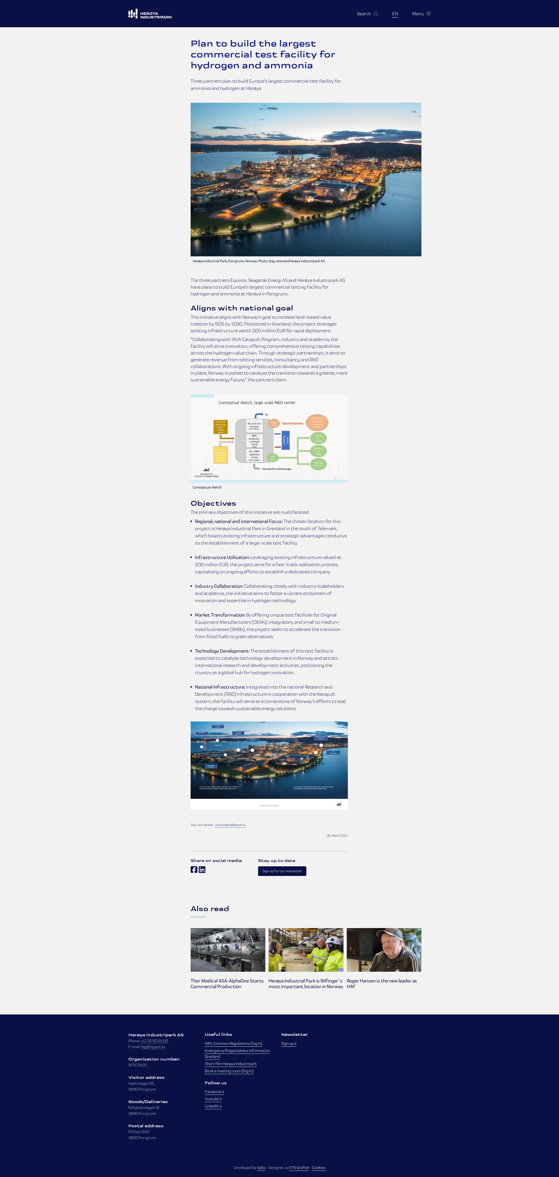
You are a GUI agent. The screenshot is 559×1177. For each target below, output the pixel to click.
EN (395, 13)
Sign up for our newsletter (282, 871)
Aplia (261, 1167)
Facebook (213, 1091)
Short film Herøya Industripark (231, 1063)
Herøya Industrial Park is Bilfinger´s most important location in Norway (306, 983)
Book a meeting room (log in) (229, 1071)
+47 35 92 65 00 (154, 1040)
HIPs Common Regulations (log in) (233, 1043)
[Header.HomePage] (155, 14)
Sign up (287, 1043)
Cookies (319, 1167)
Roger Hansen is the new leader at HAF (382, 983)
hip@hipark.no (153, 1046)
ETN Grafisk (299, 1167)
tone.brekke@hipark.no (230, 825)
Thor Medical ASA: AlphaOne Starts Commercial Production (227, 983)
